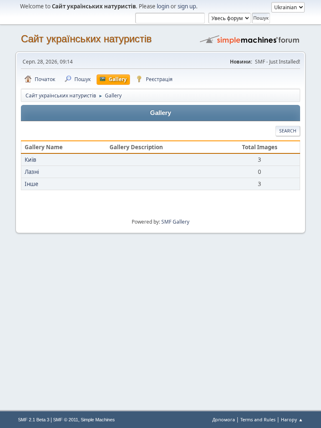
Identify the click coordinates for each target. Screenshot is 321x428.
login (163, 6)
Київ (30, 159)
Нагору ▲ (292, 419)
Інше (31, 184)
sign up (187, 6)
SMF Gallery (175, 221)
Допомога (223, 419)
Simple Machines (98, 419)
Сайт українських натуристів (86, 38)
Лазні (32, 172)
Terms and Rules (257, 419)
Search (287, 131)
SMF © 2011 (65, 419)
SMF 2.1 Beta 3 (33, 419)
